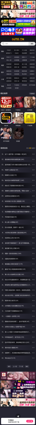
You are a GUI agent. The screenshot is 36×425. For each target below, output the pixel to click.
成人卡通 (24, 64)
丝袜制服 (16, 60)
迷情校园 (8, 81)
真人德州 (16, 50)
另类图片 (32, 74)
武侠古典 (32, 78)
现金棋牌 (24, 53)
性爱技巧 (32, 81)
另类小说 (16, 81)
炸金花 (17, 53)
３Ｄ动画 (32, 57)
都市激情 (8, 78)
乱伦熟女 (24, 67)
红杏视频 (8, 88)
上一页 (15, 366)
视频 (2, 58)
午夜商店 (16, 85)
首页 (9, 366)
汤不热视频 (32, 85)
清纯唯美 (16, 74)
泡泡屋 (17, 88)
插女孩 (9, 85)
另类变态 (32, 67)
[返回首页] (33, 421)
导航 (2, 86)
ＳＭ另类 (32, 60)
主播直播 (24, 60)
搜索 (32, 44)
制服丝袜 (8, 67)
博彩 (2, 51)
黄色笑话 (24, 81)
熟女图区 (24, 74)
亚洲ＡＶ (8, 57)
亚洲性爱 (8, 64)
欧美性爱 (32, 64)
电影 (2, 65)
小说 (2, 79)
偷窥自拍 (8, 71)
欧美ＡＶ (24, 57)
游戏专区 (32, 50)
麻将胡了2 (9, 53)
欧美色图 (24, 71)
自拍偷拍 (16, 57)
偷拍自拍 (16, 64)
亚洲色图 (16, 71)
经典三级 (16, 67)
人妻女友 (24, 78)
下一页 (21, 366)
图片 (2, 72)
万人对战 (24, 50)
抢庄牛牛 (32, 53)
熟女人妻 (8, 60)
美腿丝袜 (8, 74)
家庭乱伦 (16, 78)
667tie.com (18, 39)
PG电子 (9, 50)
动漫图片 (32, 71)
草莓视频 (24, 85)
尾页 (27, 366)
